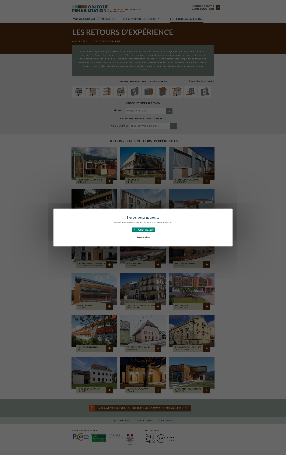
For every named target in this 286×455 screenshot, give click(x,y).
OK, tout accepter (144, 229)
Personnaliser (143, 237)
